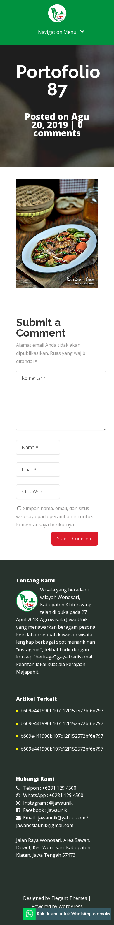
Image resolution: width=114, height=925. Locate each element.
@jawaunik (61, 803)
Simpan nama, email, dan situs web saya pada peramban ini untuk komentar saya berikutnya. (54, 516)
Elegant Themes (69, 898)
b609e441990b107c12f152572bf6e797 (61, 710)
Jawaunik (57, 810)
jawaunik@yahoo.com (61, 817)
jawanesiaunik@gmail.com (44, 825)
